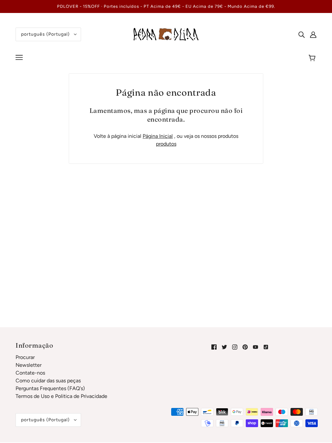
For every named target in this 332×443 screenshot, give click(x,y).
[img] (301, 34)
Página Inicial (158, 136)
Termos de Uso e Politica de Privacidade (61, 396)
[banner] (166, 34)
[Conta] (313, 34)
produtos (166, 144)
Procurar (25, 357)
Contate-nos (30, 373)
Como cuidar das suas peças (48, 380)
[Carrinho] (313, 58)
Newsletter (29, 365)
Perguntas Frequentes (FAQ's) (50, 388)
